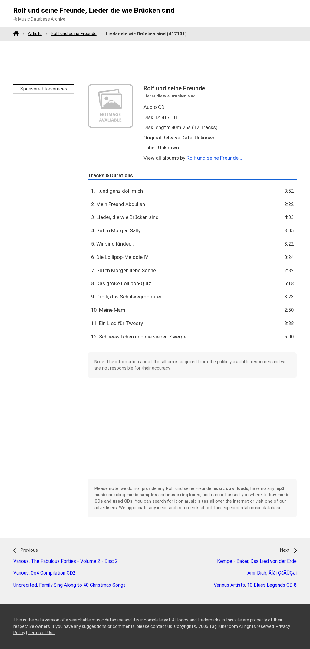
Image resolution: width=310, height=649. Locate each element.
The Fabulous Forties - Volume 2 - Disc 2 (74, 561)
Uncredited (25, 585)
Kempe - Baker (232, 561)
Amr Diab (256, 573)
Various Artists (229, 585)
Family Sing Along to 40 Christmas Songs (82, 585)
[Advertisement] (155, 62)
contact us (161, 626)
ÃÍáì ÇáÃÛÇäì (283, 573)
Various (21, 561)
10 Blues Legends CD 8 (272, 585)
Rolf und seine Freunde (74, 33)
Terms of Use (41, 632)
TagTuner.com (223, 626)
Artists (35, 33)
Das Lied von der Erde (273, 561)
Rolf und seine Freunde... (214, 158)
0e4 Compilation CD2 (53, 573)
